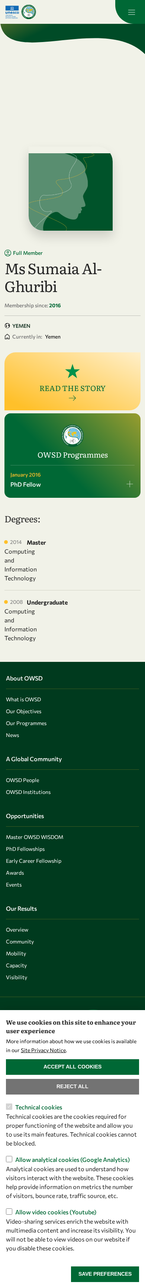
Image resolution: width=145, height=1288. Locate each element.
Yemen (21, 326)
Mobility (16, 953)
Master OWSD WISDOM (34, 837)
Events (14, 884)
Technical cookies (38, 1107)
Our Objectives (23, 711)
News (12, 735)
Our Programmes (26, 723)
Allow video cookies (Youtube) (55, 1211)
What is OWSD (23, 699)
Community (20, 941)
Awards (15, 872)
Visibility (16, 977)
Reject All (72, 1086)
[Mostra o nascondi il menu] (130, 12)
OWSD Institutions (28, 792)
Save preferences (105, 1274)
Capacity (16, 965)
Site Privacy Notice (43, 1050)
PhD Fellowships (25, 849)
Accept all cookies (73, 1067)
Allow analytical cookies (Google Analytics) (72, 1159)
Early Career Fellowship (33, 861)
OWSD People (22, 780)
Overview (17, 929)
